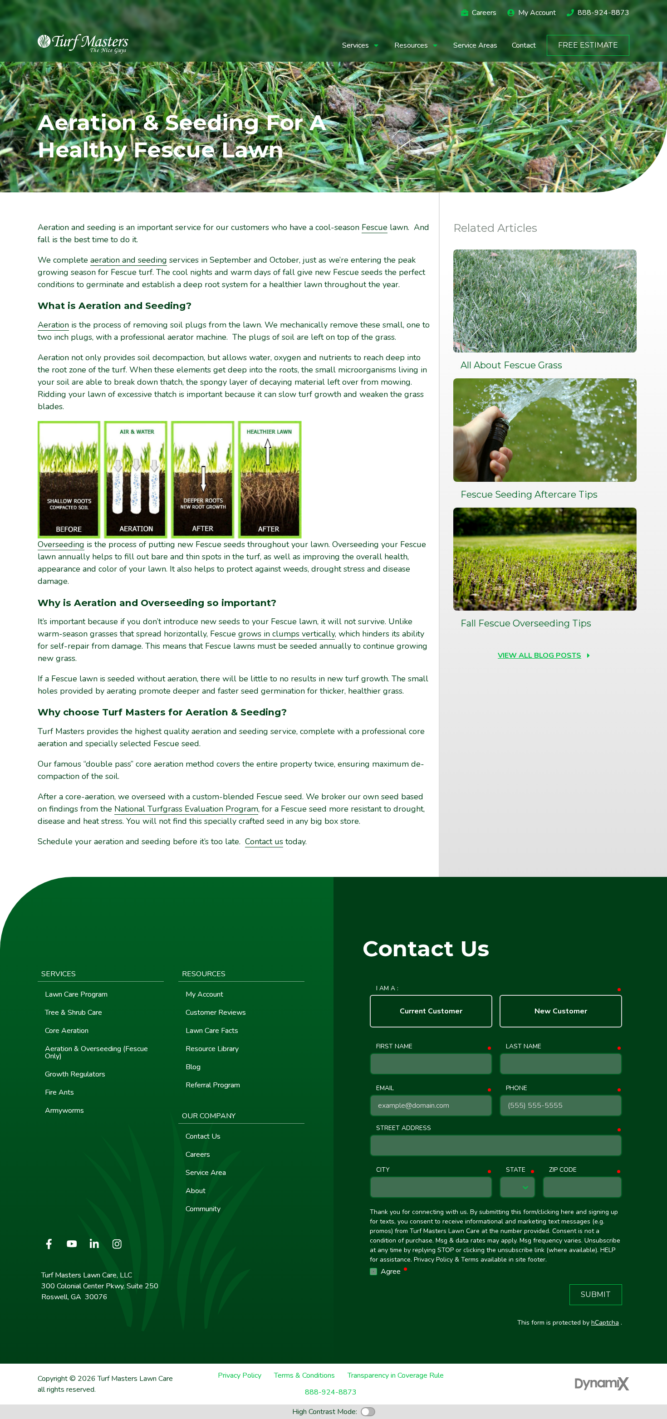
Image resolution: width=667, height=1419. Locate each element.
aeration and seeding (128, 259)
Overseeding (61, 544)
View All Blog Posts (539, 655)
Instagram (117, 1244)
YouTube (71, 1244)
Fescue (374, 227)
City (382, 1169)
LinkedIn (94, 1244)
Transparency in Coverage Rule (396, 1375)
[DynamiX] (602, 1384)
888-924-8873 (603, 13)
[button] (360, 45)
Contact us (264, 841)
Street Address (403, 1128)
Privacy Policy (239, 1375)
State (515, 1169)
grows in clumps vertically (286, 633)
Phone (516, 1088)
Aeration (53, 324)
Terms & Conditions (304, 1375)
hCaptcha (605, 1322)
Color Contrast (368, 1411)
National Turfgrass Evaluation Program (186, 808)
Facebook (49, 1244)
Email (385, 1088)
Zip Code (563, 1169)
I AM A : (387, 988)
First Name (394, 1046)
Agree (395, 1271)
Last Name (523, 1046)
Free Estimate (588, 45)
